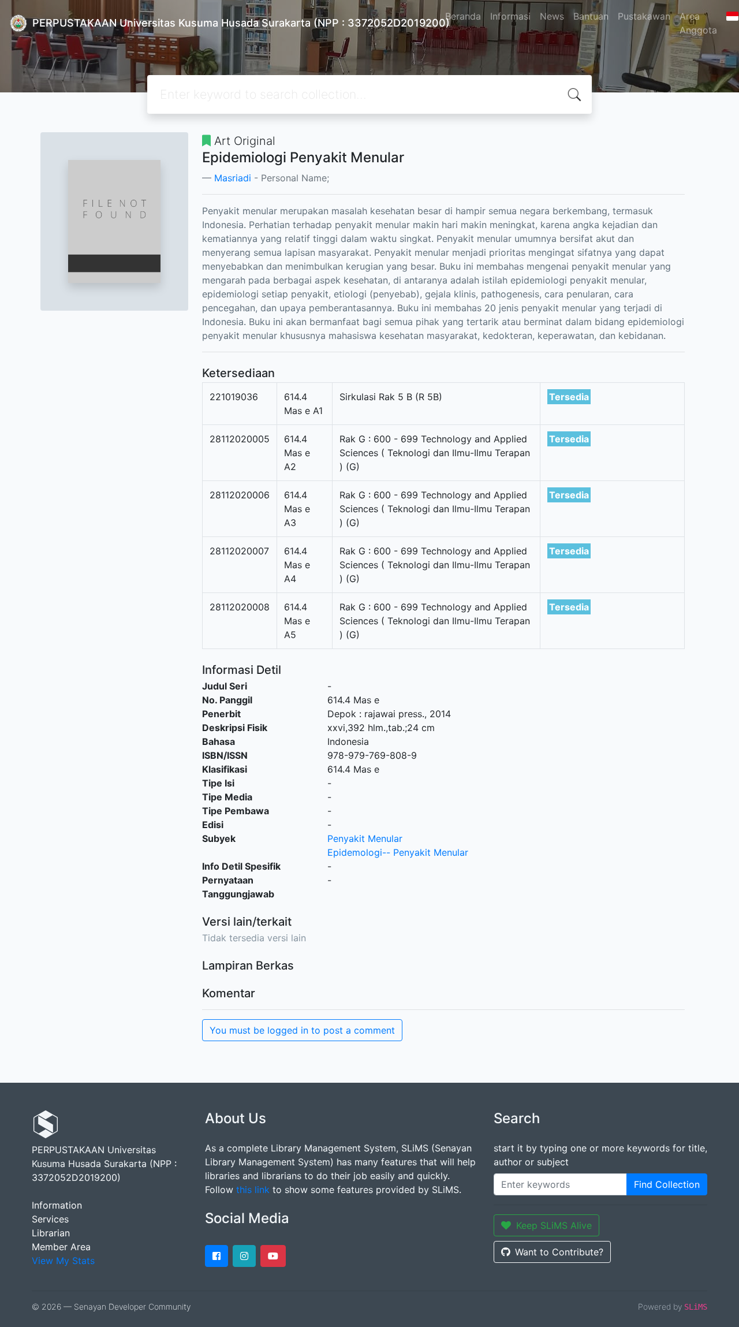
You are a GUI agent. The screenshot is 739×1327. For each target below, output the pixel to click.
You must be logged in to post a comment (302, 1030)
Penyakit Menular (364, 838)
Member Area (61, 1247)
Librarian (51, 1233)
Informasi (510, 16)
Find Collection (667, 1184)
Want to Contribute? (559, 1252)
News (552, 16)
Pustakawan (644, 16)
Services (50, 1219)
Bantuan (591, 16)
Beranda (463, 16)
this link (253, 1189)
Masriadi (232, 178)
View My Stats (63, 1260)
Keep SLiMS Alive (554, 1225)
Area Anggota (698, 23)
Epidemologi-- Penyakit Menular (397, 852)
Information (57, 1205)
